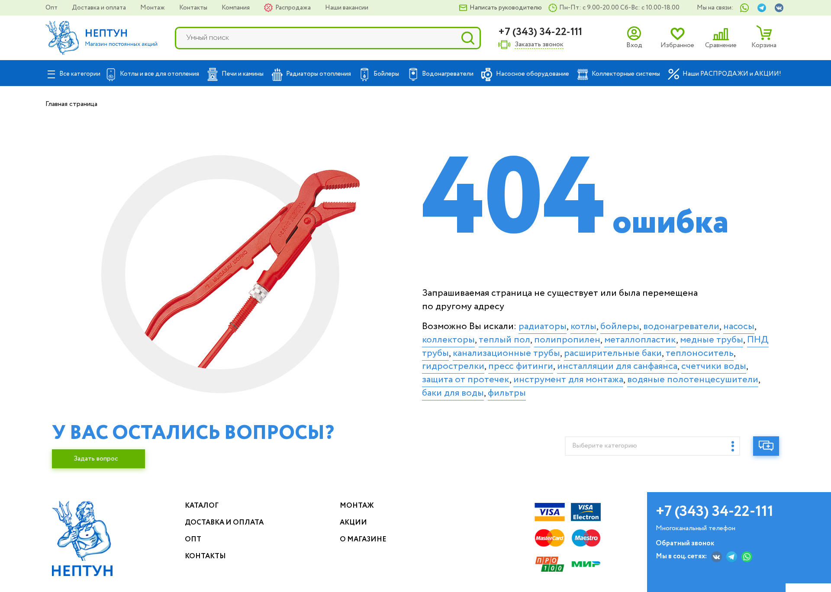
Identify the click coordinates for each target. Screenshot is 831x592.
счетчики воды (713, 366)
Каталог (202, 506)
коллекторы (448, 340)
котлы (583, 326)
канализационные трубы (506, 353)
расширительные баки (613, 353)
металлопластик (640, 340)
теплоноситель (700, 353)
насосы (738, 326)
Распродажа (293, 8)
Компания (236, 8)
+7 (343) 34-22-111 (540, 32)
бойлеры (619, 326)
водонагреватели (681, 326)
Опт (52, 8)
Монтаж (153, 8)
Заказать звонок (539, 45)
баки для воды (453, 393)
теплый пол (504, 340)
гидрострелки (453, 366)
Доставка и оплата (99, 8)
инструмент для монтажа (568, 380)
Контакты (194, 8)
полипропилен (567, 340)
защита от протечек (465, 380)
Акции (353, 523)
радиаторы (543, 326)
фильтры (507, 393)
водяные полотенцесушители (692, 380)
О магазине (363, 539)
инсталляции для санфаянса (617, 366)
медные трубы (711, 340)
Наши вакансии (346, 8)
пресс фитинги (520, 366)
